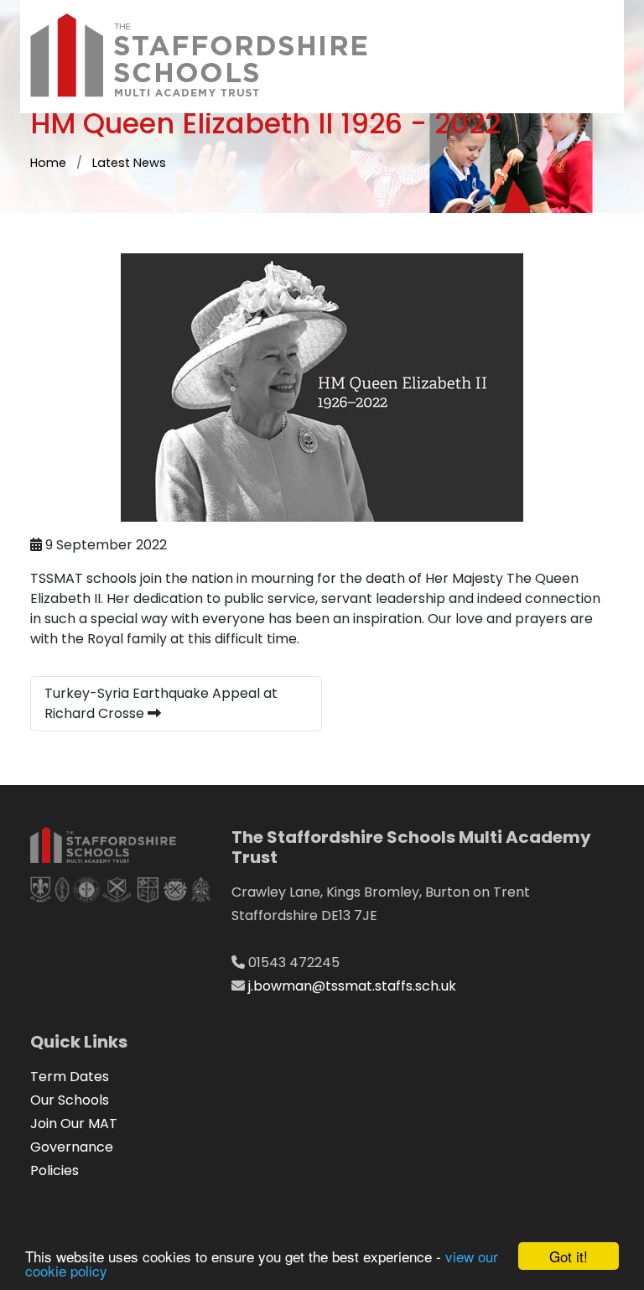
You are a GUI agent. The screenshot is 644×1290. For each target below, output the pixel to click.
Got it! (568, 1256)
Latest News (129, 162)
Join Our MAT (73, 1123)
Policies (54, 1170)
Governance (71, 1147)
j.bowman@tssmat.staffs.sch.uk (352, 986)
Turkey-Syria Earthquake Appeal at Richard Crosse (161, 703)
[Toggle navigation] (587, 57)
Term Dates (69, 1076)
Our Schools (69, 1100)
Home (48, 162)
